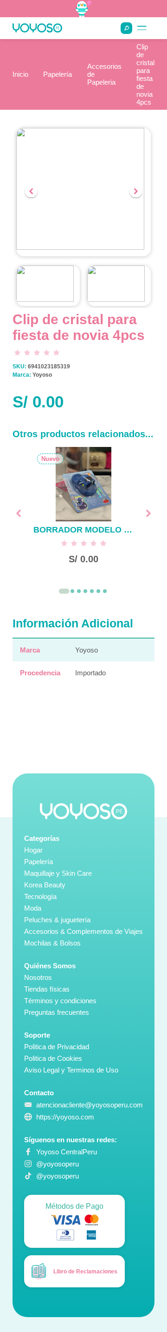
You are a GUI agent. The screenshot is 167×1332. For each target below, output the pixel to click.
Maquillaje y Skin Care (58, 873)
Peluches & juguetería (57, 920)
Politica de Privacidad (56, 1047)
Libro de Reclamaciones (85, 1271)
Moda (32, 908)
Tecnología (40, 896)
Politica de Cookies (53, 1058)
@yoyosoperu (57, 1164)
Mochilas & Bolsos (52, 943)
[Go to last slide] (19, 513)
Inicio (20, 74)
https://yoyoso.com (65, 1117)
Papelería (57, 74)
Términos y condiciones (60, 1001)
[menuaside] (142, 28)
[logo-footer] (83, 811)
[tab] (64, 590)
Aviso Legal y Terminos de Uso (71, 1070)
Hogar (33, 850)
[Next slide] (135, 192)
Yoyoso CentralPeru (66, 1152)
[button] (48, 285)
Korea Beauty (44, 885)
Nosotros (38, 977)
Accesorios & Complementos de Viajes (83, 931)
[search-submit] (126, 28)
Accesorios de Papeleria (104, 74)
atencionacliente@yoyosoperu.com (89, 1105)
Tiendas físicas (47, 989)
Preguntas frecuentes (56, 1012)
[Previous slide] (31, 192)
